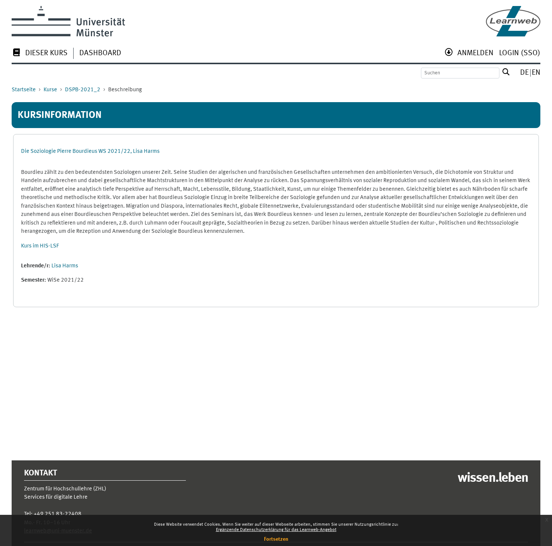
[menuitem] (40, 54)
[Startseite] (513, 21)
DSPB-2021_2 (82, 90)
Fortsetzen (276, 539)
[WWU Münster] (68, 21)
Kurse (50, 90)
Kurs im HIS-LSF (40, 246)
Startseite (24, 90)
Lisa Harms (64, 266)
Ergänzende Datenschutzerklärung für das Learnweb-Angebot (276, 530)
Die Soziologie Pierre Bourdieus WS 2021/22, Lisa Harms (90, 151)
